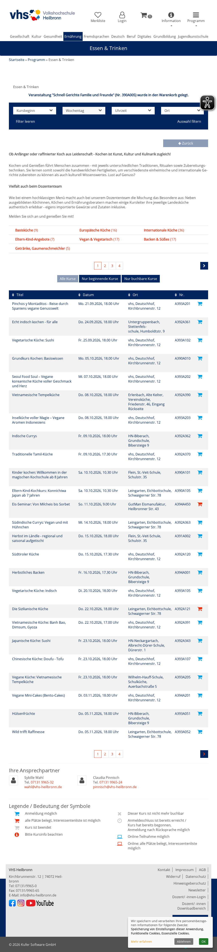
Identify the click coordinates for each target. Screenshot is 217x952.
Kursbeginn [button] (26, 110)
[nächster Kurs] (204, 266)
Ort (135, 294)
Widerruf (173, 876)
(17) (99, 239)
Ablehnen (184, 941)
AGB (202, 869)
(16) (98, 230)
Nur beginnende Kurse (100, 278)
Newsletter (197, 890)
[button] (122, 17)
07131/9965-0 (26, 886)
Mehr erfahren (141, 941)
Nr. (181, 294)
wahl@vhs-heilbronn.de (43, 787)
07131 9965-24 (110, 782)
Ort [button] (167, 110)
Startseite (16, 59)
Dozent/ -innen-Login (189, 897)
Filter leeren (25, 121)
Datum (88, 294)
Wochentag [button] (75, 110)
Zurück (187, 143)
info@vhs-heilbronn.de (38, 895)
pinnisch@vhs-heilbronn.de (115, 787)
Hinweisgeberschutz (190, 883)
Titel (19, 294)
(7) (34, 239)
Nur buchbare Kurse (140, 278)
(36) (164, 230)
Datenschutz (196, 876)
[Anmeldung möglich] (200, 303)
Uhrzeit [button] (121, 110)
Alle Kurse (68, 278)
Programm (36, 59)
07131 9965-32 (42, 782)
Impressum (184, 869)
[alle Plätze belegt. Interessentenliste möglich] (200, 503)
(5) (42, 248)
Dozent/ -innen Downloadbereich (191, 906)
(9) (26, 230)
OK (204, 941)
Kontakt (164, 869)
